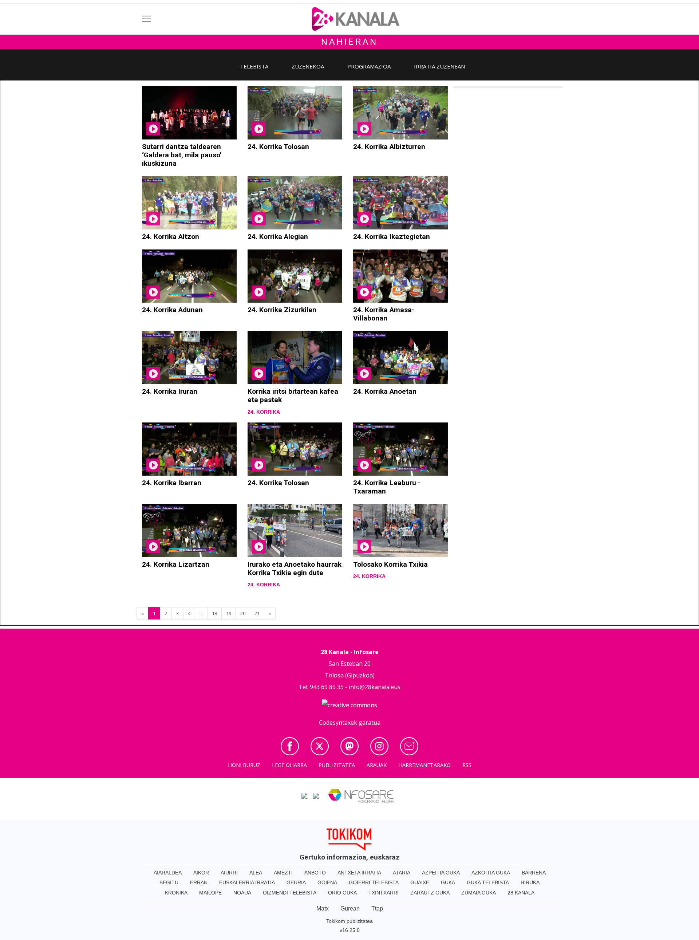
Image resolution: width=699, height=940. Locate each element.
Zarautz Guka (430, 893)
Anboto (315, 873)
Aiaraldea (168, 873)
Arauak (377, 765)
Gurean (350, 908)
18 (214, 613)
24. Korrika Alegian (278, 236)
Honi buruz (244, 765)
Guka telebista (488, 882)
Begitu (168, 882)
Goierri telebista (374, 882)
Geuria (296, 882)
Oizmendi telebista (289, 893)
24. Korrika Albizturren (389, 146)
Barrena (534, 873)
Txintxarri (383, 893)
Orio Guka (342, 893)
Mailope (210, 893)
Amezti (283, 873)
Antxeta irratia (359, 873)
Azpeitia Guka (441, 873)
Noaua (242, 893)
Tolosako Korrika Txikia (390, 564)
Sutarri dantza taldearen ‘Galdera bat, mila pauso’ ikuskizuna (182, 155)
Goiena (327, 882)
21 (257, 613)
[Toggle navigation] (146, 19)
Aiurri (229, 873)
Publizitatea (337, 765)
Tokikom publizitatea (349, 921)
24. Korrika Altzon (170, 236)
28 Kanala (521, 893)
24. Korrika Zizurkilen (282, 310)
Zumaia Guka (478, 893)
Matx (322, 908)
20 (242, 613)
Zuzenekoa (308, 66)
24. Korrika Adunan (172, 310)
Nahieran (349, 42)
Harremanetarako (424, 765)
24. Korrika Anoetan (384, 391)
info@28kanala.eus (374, 687)
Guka (448, 882)
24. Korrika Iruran (169, 391)
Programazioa (369, 66)
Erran (199, 882)
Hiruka (530, 882)
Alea (255, 873)
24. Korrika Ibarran (171, 483)
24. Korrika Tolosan (278, 146)
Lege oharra (289, 765)
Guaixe (419, 882)
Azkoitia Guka (490, 873)
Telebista (254, 66)
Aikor (201, 873)
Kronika (176, 893)
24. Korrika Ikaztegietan (391, 236)
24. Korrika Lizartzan (175, 564)
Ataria (401, 873)
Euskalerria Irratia (247, 882)
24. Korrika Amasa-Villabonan (383, 314)
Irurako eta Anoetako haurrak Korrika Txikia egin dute (294, 568)
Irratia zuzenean (439, 66)
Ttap (377, 908)
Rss (466, 765)
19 (228, 613)
